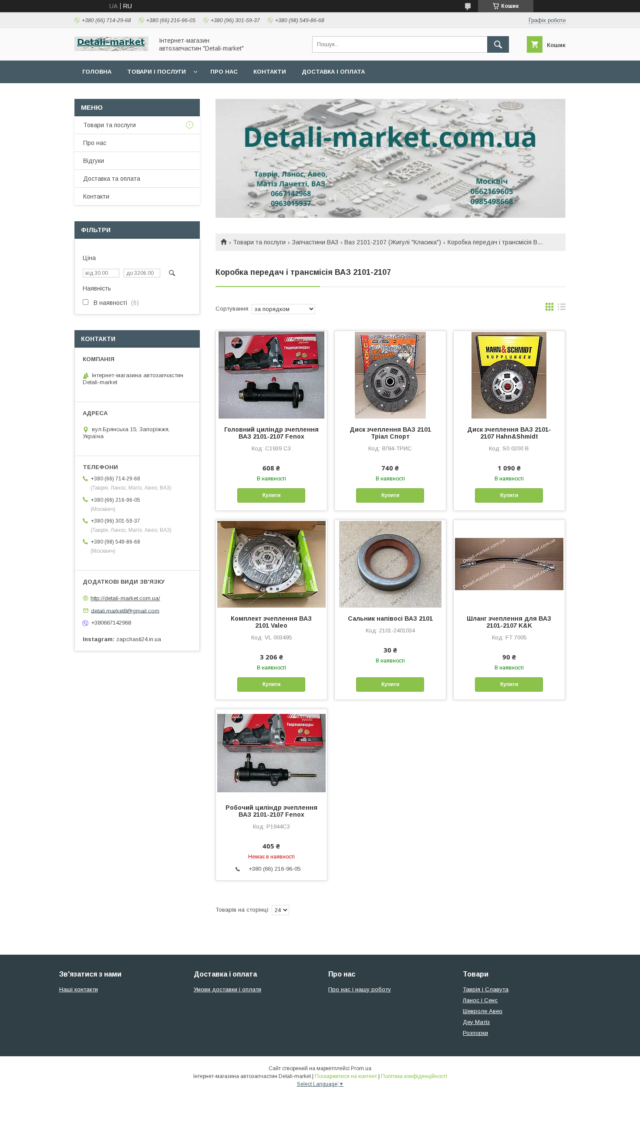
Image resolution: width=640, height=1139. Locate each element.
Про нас (224, 71)
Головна (96, 71)
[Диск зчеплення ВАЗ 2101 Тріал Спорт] (390, 374)
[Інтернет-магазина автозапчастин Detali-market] (111, 48)
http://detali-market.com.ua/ (125, 598)
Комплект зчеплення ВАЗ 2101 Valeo (271, 622)
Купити (271, 495)
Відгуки (93, 160)
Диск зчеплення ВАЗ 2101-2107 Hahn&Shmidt (509, 433)
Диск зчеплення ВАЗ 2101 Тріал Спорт (390, 433)
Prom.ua (361, 1068)
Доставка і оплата (333, 71)
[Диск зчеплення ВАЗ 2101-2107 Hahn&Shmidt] (509, 374)
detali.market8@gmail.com (125, 610)
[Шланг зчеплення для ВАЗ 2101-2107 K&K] (509, 563)
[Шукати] (498, 44)
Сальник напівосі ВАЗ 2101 (390, 618)
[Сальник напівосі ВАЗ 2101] (390, 563)
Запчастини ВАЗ (315, 242)
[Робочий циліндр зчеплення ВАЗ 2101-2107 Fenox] (271, 752)
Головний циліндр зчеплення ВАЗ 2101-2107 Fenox (271, 433)
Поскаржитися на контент (346, 1076)
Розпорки (475, 1033)
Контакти (269, 71)
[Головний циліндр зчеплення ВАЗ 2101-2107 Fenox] (271, 374)
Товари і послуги (156, 71)
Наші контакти (78, 989)
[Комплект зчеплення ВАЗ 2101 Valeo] (271, 563)
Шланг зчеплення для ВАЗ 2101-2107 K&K (509, 622)
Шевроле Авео (482, 1011)
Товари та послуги (259, 242)
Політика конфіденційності (414, 1076)
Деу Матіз (476, 1022)
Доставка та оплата (111, 178)
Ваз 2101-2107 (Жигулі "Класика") (392, 242)
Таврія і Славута (486, 989)
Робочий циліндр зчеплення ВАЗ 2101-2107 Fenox (271, 811)
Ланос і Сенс (480, 1000)
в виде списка (562, 309)
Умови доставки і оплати (227, 989)
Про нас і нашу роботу (359, 989)
